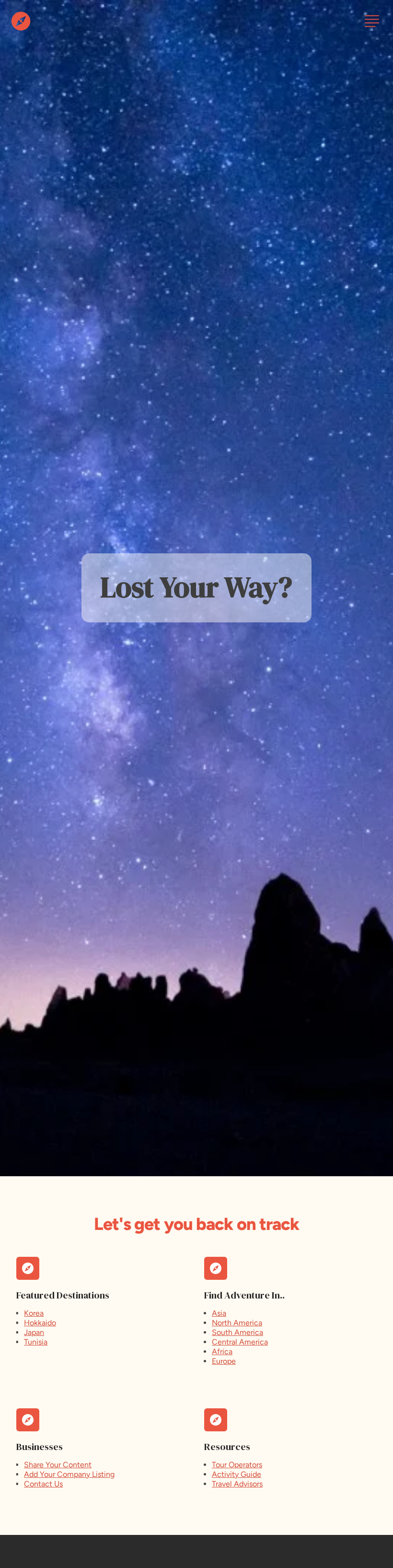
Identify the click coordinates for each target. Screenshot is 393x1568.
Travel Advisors (237, 1483)
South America (237, 1332)
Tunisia (35, 1341)
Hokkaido (40, 1322)
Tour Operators (237, 1464)
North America (237, 1322)
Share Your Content (58, 1464)
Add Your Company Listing (69, 1474)
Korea (34, 1313)
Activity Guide (236, 1474)
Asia (219, 1313)
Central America (240, 1341)
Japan (34, 1332)
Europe (224, 1361)
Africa (222, 1351)
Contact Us (43, 1483)
